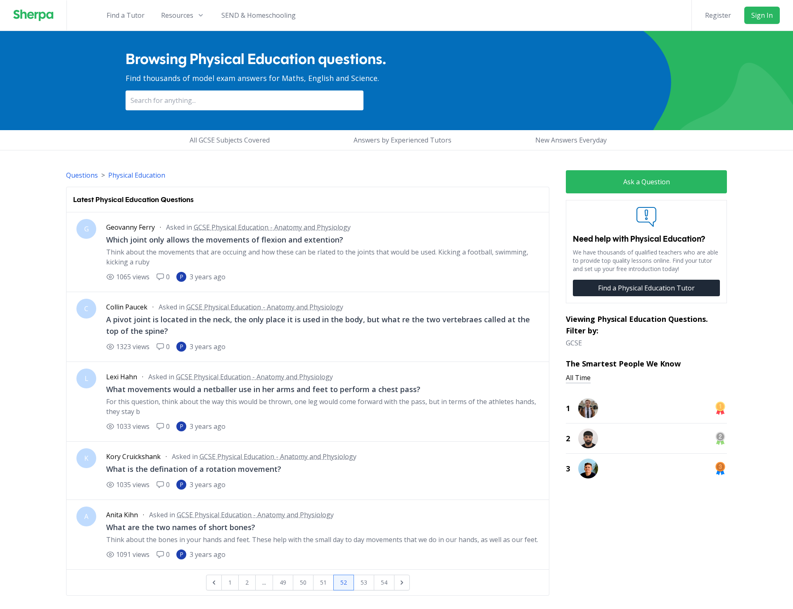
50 (303, 582)
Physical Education (136, 175)
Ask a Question (646, 181)
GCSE (574, 342)
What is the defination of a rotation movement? (193, 469)
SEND (258, 15)
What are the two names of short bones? (180, 527)
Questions (82, 175)
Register (718, 15)
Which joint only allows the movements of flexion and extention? (224, 240)
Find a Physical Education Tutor (646, 288)
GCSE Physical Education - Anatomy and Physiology (272, 227)
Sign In (762, 15)
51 (323, 582)
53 (364, 582)
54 (384, 582)
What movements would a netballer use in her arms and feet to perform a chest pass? (263, 389)
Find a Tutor (126, 15)
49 (283, 582)
